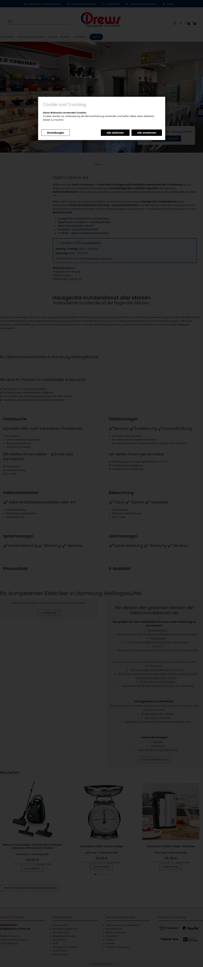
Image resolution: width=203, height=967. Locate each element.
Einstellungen (55, 133)
